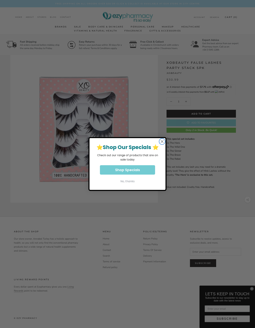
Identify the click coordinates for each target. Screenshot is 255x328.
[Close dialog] (162, 141)
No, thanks (127, 181)
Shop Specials (127, 169)
